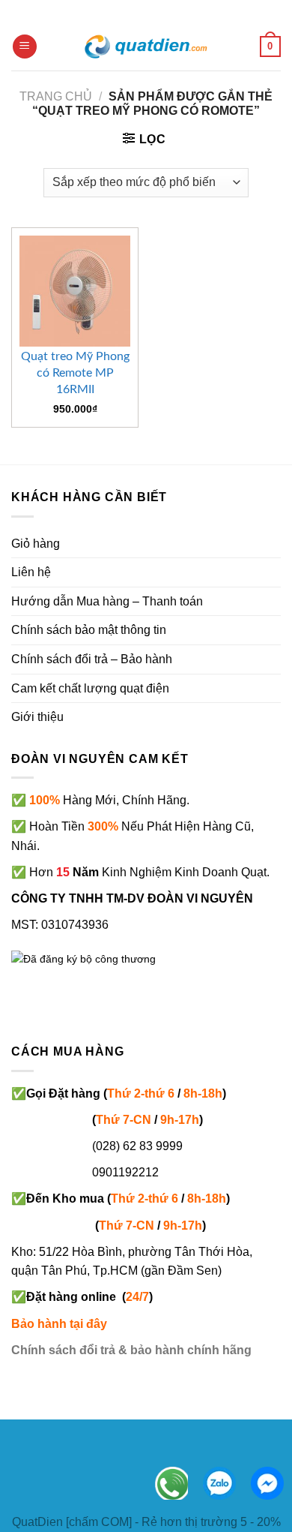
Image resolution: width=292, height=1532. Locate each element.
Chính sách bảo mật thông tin (88, 629)
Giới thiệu (37, 716)
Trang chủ (55, 96)
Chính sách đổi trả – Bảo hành (91, 659)
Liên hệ (31, 572)
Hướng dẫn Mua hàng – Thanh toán (107, 601)
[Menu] (25, 47)
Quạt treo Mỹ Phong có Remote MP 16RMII (75, 372)
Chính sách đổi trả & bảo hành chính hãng (131, 1350)
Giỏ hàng (35, 543)
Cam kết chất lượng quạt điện (90, 688)
